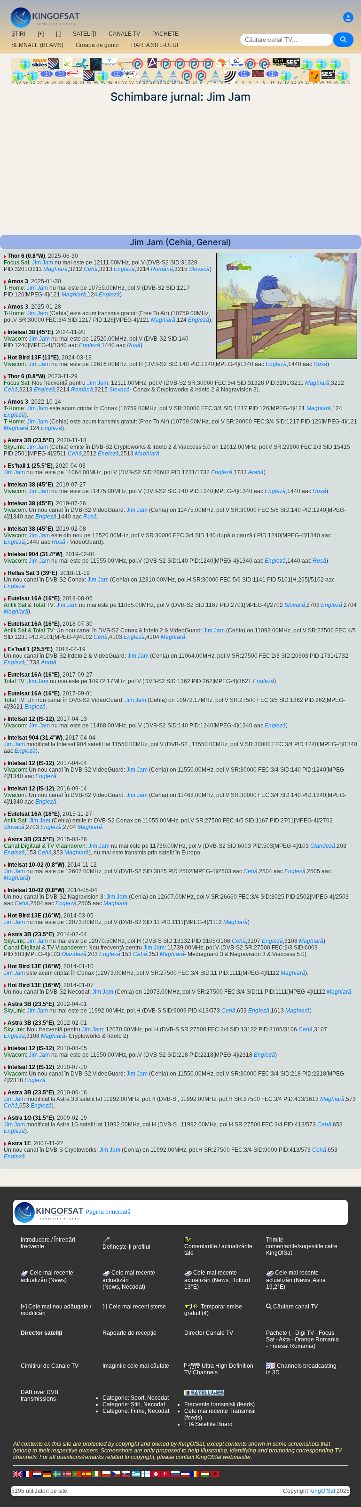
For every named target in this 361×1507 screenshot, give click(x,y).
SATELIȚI (84, 34)
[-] (58, 34)
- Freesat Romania (290, 1346)
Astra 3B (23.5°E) (31, 440)
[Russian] (175, 1473)
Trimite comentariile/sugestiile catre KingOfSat (301, 1246)
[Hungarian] (205, 1473)
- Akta (282, 1339)
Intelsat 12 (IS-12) (31, 719)
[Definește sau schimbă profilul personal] (348, 18)
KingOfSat (322, 1491)
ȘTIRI (18, 34)
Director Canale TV (208, 1333)
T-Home (14, 288)
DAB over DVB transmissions (39, 1395)
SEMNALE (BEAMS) (37, 45)
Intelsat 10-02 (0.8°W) (36, 864)
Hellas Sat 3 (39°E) (32, 573)
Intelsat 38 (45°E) (30, 332)
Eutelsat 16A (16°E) (34, 598)
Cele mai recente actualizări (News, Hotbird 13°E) (217, 1279)
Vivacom (15, 338)
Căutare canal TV (295, 1306)
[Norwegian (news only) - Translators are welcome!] (67, 1473)
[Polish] (106, 1473)
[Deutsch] (47, 1473)
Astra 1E (19, 1143)
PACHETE (165, 34)
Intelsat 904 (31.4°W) (35, 554)
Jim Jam (42, 262)
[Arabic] (155, 1473)
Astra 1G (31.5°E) (31, 1118)
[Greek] (136, 1473)
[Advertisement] (180, 169)
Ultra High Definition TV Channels (218, 1369)
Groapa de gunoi (97, 45)
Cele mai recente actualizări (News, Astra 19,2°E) (296, 1279)
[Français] (27, 1473)
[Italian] (96, 1473)
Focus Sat (16, 262)
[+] (41, 34)
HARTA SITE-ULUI (154, 45)
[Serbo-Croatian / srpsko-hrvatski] (185, 1473)
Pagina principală (107, 1212)
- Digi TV (303, 1333)
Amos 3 (18, 281)
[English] (17, 1473)
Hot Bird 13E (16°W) (34, 915)
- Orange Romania (314, 1339)
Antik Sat (15, 605)
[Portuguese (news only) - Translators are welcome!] (76, 1473)
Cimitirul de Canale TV (49, 1366)
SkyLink (14, 447)
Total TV (43, 605)
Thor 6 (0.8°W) (26, 256)
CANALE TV (124, 34)
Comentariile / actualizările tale (218, 1249)
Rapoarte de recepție (129, 1333)
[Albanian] (215, 1473)
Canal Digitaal (22, 846)
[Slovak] (126, 1473)
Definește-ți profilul (126, 1247)
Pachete (276, 1333)
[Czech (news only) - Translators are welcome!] (116, 1473)
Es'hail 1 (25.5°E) (30, 465)
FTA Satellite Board (208, 1424)
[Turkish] (165, 1473)
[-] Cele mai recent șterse (134, 1306)
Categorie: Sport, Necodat (135, 1398)
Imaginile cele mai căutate (135, 1366)
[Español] (86, 1473)
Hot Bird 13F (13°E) (33, 357)
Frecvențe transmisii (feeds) (219, 1404)
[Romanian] (195, 1473)
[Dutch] (37, 1473)
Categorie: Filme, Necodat (135, 1411)
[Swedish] (57, 1473)
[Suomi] (145, 1473)
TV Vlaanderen (66, 846)
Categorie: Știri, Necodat (133, 1404)
